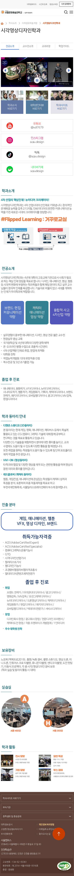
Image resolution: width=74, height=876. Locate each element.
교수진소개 (28, 46)
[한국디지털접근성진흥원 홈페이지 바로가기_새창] (64, 866)
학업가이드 (64, 46)
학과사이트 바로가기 (12, 798)
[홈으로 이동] (2, 23)
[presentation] (5, 70)
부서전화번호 (7, 834)
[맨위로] (58, 834)
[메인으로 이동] (16, 12)
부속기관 (7, 807)
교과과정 (46, 46)
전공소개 (10, 46)
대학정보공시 (7, 824)
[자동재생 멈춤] (37, 80)
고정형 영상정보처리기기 (12, 829)
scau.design (37, 140)
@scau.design (37, 154)
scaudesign (37, 169)
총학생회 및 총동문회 (12, 816)
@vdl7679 (37, 125)
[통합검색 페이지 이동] (66, 12)
